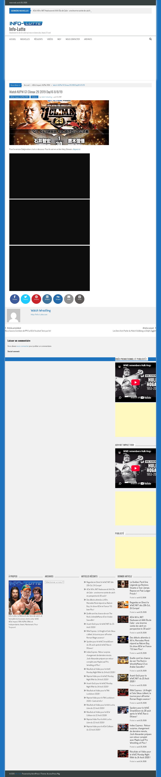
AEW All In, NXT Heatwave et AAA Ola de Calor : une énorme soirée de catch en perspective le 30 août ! (72, 10)
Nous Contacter (73, 39)
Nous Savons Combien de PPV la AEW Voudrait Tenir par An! (28, 331)
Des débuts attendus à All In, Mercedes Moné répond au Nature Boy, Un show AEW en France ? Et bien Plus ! (140, 643)
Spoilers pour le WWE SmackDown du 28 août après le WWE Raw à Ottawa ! (100, 644)
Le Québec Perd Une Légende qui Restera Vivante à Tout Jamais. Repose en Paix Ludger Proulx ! (140, 588)
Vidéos (50, 39)
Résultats (38, 39)
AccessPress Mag (53, 773)
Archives (88, 39)
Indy (59, 39)
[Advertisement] (80, 61)
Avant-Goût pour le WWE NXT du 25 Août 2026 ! (139, 678)
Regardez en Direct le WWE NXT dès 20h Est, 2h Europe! (140, 605)
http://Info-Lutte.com (39, 314)
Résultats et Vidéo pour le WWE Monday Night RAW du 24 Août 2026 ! (140, 754)
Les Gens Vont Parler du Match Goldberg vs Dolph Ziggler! (134, 331)
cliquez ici (76, 149)
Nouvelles (25, 39)
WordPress (35, 773)
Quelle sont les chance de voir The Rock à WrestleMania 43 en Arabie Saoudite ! (99, 616)
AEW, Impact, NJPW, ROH (41, 85)
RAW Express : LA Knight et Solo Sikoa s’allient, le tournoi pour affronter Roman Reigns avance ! (101, 634)
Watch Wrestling (46, 97)
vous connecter (23, 346)
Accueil (12, 39)
